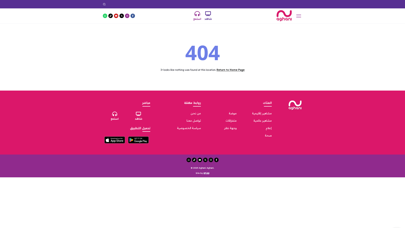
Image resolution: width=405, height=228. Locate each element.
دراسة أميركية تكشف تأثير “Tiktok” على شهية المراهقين (128, 4)
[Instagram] (127, 16)
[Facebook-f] (133, 16)
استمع (197, 18)
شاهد (208, 18)
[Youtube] (116, 16)
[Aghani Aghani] (284, 15)
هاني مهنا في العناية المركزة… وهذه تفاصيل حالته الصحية (268, 4)
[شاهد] (208, 13)
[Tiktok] (110, 16)
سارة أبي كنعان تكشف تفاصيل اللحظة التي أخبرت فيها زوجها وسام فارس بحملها (198, 4)
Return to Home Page (231, 69)
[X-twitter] (121, 16)
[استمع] (197, 13)
